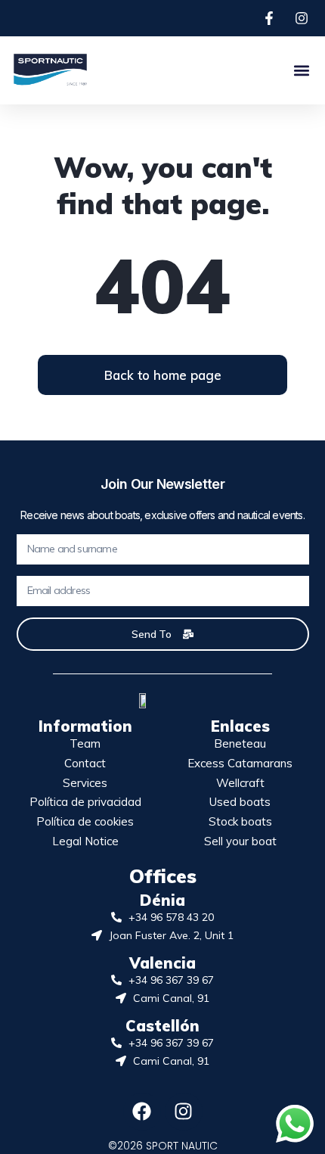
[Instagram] (184, 1112)
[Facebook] (142, 1112)
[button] (301, 70)
